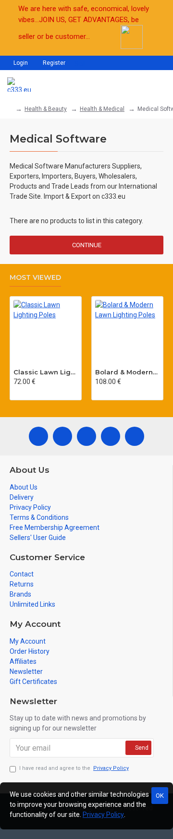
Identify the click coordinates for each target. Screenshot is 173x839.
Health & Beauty (46, 109)
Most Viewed (35, 278)
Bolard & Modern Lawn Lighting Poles (127, 372)
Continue (86, 245)
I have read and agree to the (74, 768)
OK (160, 795)
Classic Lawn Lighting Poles (45, 372)
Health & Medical (102, 109)
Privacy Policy (103, 814)
